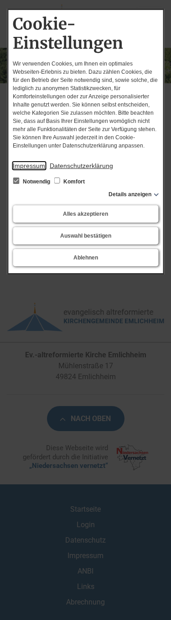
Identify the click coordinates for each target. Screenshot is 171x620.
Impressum (29, 165)
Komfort (73, 181)
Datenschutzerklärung (81, 165)
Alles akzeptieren (85, 214)
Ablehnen (85, 257)
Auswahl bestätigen (85, 236)
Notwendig (36, 181)
